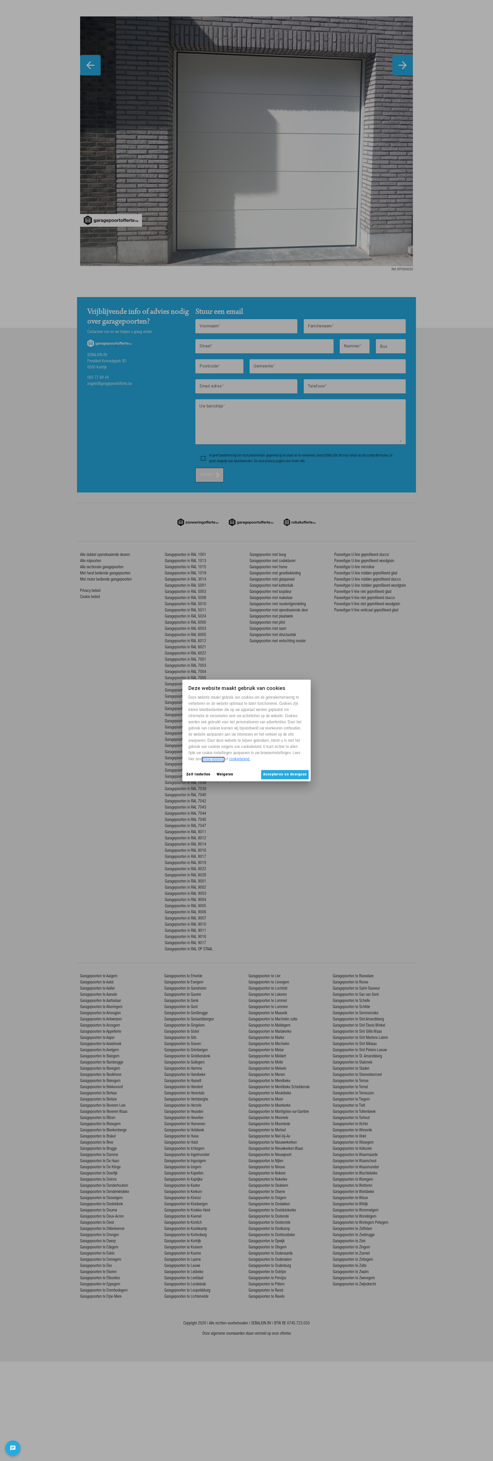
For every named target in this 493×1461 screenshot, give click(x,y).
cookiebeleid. (240, 759)
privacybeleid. (213, 759)
